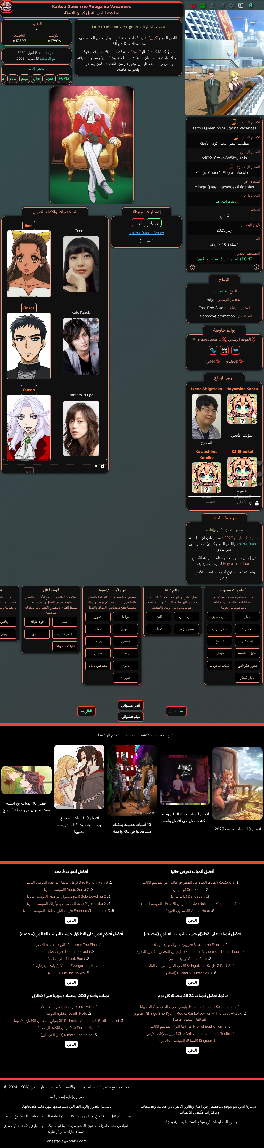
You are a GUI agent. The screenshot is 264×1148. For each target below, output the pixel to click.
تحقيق (125, 641)
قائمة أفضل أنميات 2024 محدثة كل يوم (193, 995)
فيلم (24, 78)
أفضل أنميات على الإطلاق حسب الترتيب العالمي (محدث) (192, 933)
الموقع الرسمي (239, 339)
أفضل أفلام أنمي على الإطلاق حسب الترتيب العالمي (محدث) (71, 933)
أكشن (65, 622)
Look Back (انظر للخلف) (66, 959)
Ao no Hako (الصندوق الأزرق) (188, 911)
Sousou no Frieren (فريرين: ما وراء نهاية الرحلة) (188, 944)
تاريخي (220, 653)
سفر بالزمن (219, 629)
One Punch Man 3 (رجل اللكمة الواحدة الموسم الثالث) (66, 882)
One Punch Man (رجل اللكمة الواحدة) (66, 1028)
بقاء (98, 629)
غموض (125, 629)
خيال (216, 201)
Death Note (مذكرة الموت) (66, 1013)
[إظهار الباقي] (224, 503)
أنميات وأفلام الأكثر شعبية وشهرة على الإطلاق (71, 995)
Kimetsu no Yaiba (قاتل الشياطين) (67, 1035)
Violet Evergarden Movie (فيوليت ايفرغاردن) (67, 966)
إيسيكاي (247, 641)
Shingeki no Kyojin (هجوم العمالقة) (67, 1006)
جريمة (98, 641)
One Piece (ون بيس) (188, 889)
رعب (126, 653)
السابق (176, 711)
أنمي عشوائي (130, 705)
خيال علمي (186, 617)
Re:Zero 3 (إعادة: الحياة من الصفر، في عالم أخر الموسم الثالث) (188, 882)
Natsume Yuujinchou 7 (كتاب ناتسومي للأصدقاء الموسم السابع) (187, 904)
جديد (50, 78)
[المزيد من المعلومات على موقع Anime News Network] (213, 350)
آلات (159, 617)
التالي (86, 711)
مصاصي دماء (98, 666)
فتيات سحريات (219, 666)
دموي (125, 666)
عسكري (37, 634)
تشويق (98, 617)
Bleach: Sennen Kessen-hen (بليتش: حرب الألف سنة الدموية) (188, 1006)
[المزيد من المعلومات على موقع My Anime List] (235, 350)
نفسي (98, 653)
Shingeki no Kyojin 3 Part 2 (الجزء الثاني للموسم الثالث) (187, 966)
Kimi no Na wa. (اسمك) (66, 973)
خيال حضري (219, 617)
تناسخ (220, 641)
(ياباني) (210, 361)
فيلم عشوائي (130, 717)
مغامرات (229, 201)
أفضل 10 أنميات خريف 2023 (237, 829)
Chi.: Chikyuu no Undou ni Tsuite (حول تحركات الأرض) (188, 1033)
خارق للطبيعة (247, 653)
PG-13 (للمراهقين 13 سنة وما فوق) (224, 259)
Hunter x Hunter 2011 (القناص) (187, 973)
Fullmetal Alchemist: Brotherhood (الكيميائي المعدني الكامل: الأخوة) (188, 951)
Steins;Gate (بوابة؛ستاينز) (188, 959)
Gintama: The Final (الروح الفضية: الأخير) (66, 944)
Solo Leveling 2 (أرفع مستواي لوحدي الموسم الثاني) (66, 896)
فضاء (158, 629)
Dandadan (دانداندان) (188, 896)
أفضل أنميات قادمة (71, 871)
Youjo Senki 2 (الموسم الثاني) (66, 889)
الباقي (192, 920)
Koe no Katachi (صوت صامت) (66, 951)
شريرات (125, 678)
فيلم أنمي (219, 291)
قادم (12, 78)
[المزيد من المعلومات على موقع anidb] (224, 350)
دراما (125, 617)
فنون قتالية (64, 634)
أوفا (138, 222)
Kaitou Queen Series (146, 232)
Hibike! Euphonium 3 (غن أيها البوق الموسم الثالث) (188, 1026)
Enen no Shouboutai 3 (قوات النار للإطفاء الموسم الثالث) (66, 911)
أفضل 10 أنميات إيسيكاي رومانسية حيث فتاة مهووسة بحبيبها (79, 825)
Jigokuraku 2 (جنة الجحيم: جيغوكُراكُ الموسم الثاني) (66, 904)
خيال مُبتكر (247, 678)
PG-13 (64, 78)
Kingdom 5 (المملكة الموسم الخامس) (187, 1040)
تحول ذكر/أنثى (247, 666)
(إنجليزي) (231, 361)
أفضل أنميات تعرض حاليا (192, 871)
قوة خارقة (37, 622)
